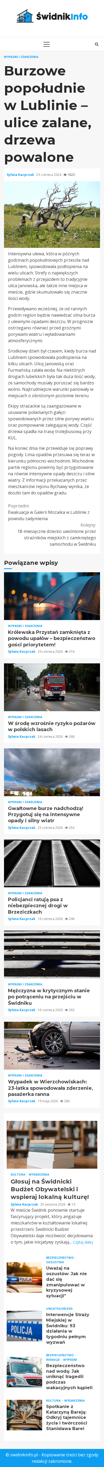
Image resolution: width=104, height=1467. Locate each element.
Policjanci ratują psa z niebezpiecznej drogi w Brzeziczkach (52, 863)
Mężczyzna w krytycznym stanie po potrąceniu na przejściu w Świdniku (52, 954)
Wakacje (53, 1359)
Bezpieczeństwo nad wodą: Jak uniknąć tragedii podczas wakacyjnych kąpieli (24, 1372)
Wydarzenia (39, 1174)
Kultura (18, 1174)
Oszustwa (55, 1262)
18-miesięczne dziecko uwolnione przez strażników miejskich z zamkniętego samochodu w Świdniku (56, 534)
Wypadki (70, 1359)
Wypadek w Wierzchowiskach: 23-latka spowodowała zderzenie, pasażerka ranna (52, 1046)
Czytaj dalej (83, 1242)
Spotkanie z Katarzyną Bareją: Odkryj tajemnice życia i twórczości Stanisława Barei (24, 1415)
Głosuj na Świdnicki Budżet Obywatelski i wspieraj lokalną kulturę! (52, 1145)
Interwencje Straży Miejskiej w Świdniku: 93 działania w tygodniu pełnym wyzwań (24, 1326)
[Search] (96, 44)
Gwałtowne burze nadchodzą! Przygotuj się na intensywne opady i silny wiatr (52, 772)
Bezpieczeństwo (60, 1257)
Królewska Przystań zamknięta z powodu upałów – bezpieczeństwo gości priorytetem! (52, 596)
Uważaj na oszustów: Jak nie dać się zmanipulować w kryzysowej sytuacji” (24, 1277)
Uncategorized (59, 1308)
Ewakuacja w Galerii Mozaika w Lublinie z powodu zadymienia (49, 512)
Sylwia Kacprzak (21, 174)
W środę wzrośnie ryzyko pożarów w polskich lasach (52, 687)
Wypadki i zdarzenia (21, 56)
